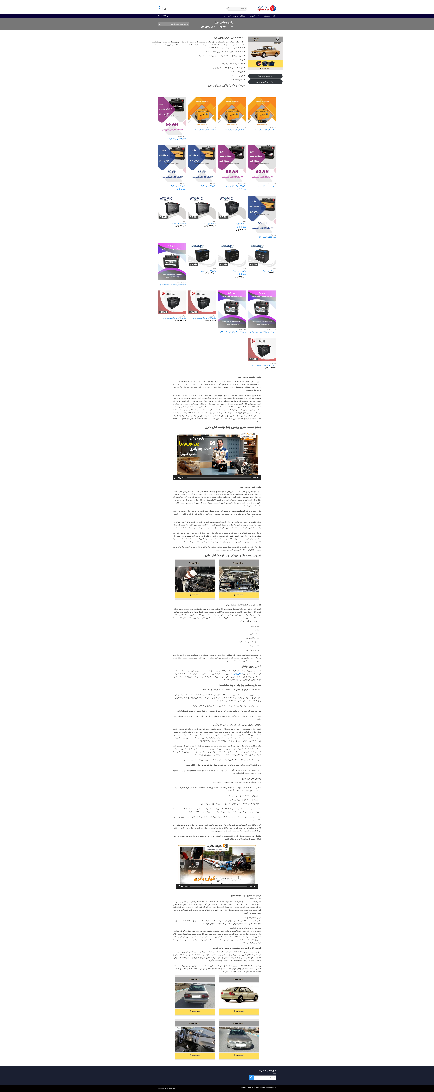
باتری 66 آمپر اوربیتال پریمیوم (176, 139)
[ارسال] (228, 9)
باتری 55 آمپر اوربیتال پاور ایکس (205, 130)
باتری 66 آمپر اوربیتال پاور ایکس (265, 130)
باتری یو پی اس (235, 2)
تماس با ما (227, 16)
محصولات (267, 16)
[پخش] (258, 478)
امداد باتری (246, 2)
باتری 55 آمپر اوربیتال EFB (267, 237)
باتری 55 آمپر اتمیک (179, 224)
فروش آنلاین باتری (270, 2)
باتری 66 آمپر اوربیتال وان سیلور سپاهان (173, 285)
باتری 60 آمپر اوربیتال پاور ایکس (235, 130)
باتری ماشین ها (254, 16)
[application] (217, 455)
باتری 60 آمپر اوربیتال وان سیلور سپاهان (263, 332)
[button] (165, 8)
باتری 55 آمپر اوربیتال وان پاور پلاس (264, 365)
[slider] (219, 477)
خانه (273, 16)
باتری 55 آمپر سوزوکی (208, 271)
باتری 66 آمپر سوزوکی (269, 271)
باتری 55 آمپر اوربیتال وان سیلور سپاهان (232, 332)
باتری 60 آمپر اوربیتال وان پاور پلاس (174, 318)
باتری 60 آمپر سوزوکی (239, 271)
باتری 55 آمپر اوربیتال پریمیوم (236, 186)
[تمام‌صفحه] (175, 478)
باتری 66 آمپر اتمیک (239, 224)
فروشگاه (242, 16)
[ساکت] (179, 478)
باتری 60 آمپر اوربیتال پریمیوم (266, 186)
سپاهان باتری (238, 673)
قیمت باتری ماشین (257, 2)
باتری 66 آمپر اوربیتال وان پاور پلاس (204, 318)
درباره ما (235, 16)
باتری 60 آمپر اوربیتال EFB (177, 186)
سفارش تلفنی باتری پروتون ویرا (265, 82)
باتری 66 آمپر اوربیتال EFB (207, 186)
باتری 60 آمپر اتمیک (209, 224)
